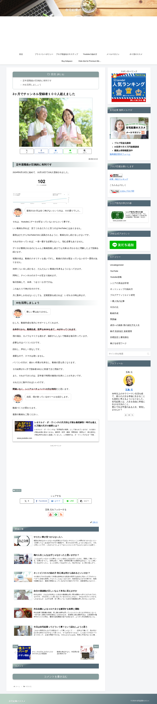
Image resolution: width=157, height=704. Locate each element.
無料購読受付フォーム (120, 154)
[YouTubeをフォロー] (50, 514)
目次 (53, 74)
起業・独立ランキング (119, 179)
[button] (85, 151)
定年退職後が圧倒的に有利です (37, 80)
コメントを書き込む (56, 676)
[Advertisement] (78, 33)
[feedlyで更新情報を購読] (55, 514)
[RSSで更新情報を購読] (61, 514)
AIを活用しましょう (32, 85)
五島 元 (129, 389)
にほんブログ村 (127, 191)
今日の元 (18, 490)
